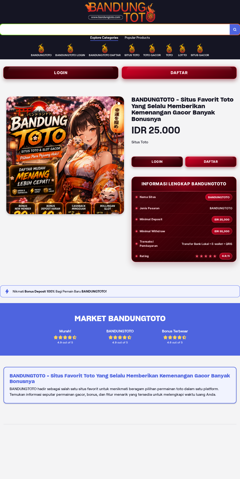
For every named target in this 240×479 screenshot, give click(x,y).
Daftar (179, 72)
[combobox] (115, 29)
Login (61, 72)
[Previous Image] (10, 156)
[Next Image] (120, 156)
